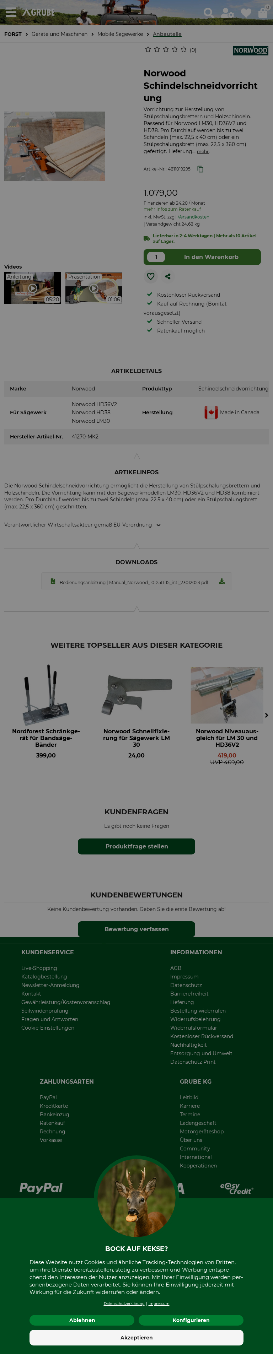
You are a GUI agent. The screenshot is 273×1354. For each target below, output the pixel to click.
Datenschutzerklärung (124, 1303)
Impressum (159, 1303)
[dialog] (136, 677)
